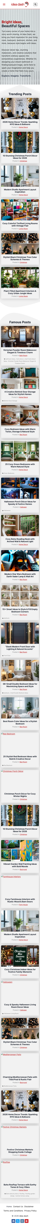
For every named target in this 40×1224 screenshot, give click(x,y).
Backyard (23, 869)
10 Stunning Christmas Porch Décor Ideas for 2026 (20, 157)
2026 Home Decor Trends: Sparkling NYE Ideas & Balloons (20, 123)
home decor (19, 359)
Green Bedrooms (9, 473)
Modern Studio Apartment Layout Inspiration (20, 190)
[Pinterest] (26, 1221)
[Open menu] (4, 4)
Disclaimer (29, 1206)
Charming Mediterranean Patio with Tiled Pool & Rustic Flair (20, 1078)
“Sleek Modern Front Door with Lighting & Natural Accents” (20, 647)
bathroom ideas (10, 359)
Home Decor (23, 127)
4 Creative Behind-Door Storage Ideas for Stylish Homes (20, 393)
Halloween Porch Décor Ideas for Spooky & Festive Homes (20, 502)
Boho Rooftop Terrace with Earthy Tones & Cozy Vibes (20, 1186)
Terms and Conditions (13, 1211)
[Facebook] (13, 1221)
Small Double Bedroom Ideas (19, 693)
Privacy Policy (30, 1211)
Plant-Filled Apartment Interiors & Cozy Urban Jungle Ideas (20, 292)
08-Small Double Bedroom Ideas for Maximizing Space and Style (20, 685)
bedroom (6, 618)
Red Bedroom (8, 765)
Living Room (23, 229)
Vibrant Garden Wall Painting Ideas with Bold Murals (20, 865)
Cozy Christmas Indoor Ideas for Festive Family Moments (20, 970)
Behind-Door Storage (10, 401)
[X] (18, 1221)
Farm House (23, 905)
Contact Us (18, 1206)
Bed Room (23, 435)
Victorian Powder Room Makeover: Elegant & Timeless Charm (20, 351)
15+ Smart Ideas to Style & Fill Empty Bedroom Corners (20, 610)
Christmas (23, 161)
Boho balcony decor (12, 1193)
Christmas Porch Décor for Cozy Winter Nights (20, 795)
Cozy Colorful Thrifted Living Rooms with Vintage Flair (20, 224)
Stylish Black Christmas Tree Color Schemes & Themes (20, 258)
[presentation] (20, 108)
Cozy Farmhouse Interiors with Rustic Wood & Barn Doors (20, 900)
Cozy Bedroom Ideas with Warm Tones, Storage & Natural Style (20, 430)
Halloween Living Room (11, 1013)
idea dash (23, 1216)
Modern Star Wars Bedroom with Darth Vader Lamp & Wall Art (20, 575)
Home (9, 1206)
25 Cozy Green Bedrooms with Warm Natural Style (20, 465)
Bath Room (23, 355)
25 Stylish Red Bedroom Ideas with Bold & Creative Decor (20, 757)
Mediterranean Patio (10, 1086)
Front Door (7, 655)
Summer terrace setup (22, 1196)
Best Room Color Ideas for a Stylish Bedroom (20, 722)
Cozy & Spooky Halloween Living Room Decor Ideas (20, 1005)
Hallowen (23, 507)
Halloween (7, 510)
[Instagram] (22, 1221)
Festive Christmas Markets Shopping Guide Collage (20, 1150)
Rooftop (22, 1193)
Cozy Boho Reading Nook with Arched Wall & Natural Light (20, 540)
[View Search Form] (35, 4)
